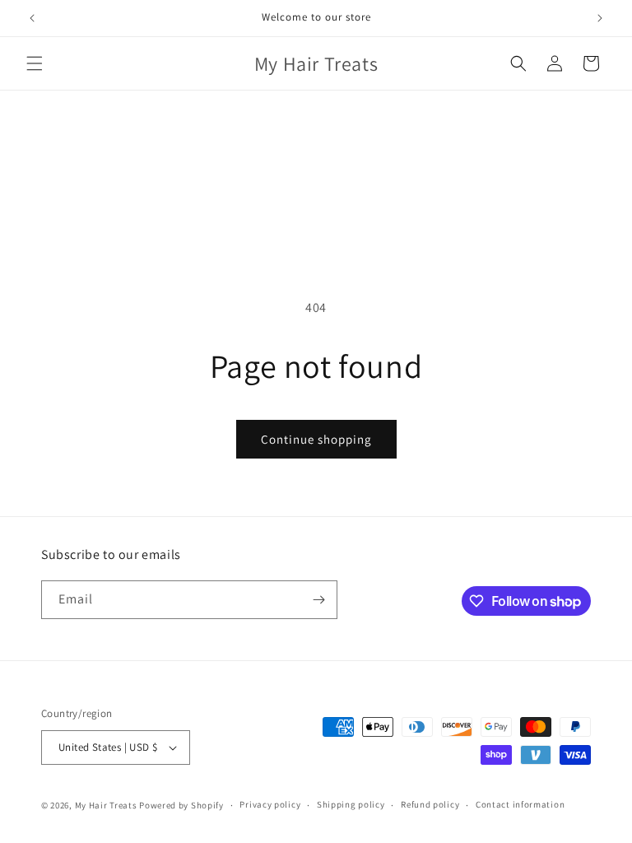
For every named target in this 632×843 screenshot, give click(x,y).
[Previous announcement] (32, 18)
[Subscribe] (318, 599)
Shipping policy (351, 804)
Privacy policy (269, 804)
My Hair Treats (106, 805)
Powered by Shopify (181, 805)
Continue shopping (316, 439)
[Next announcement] (600, 18)
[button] (34, 63)
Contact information (520, 804)
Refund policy (430, 804)
